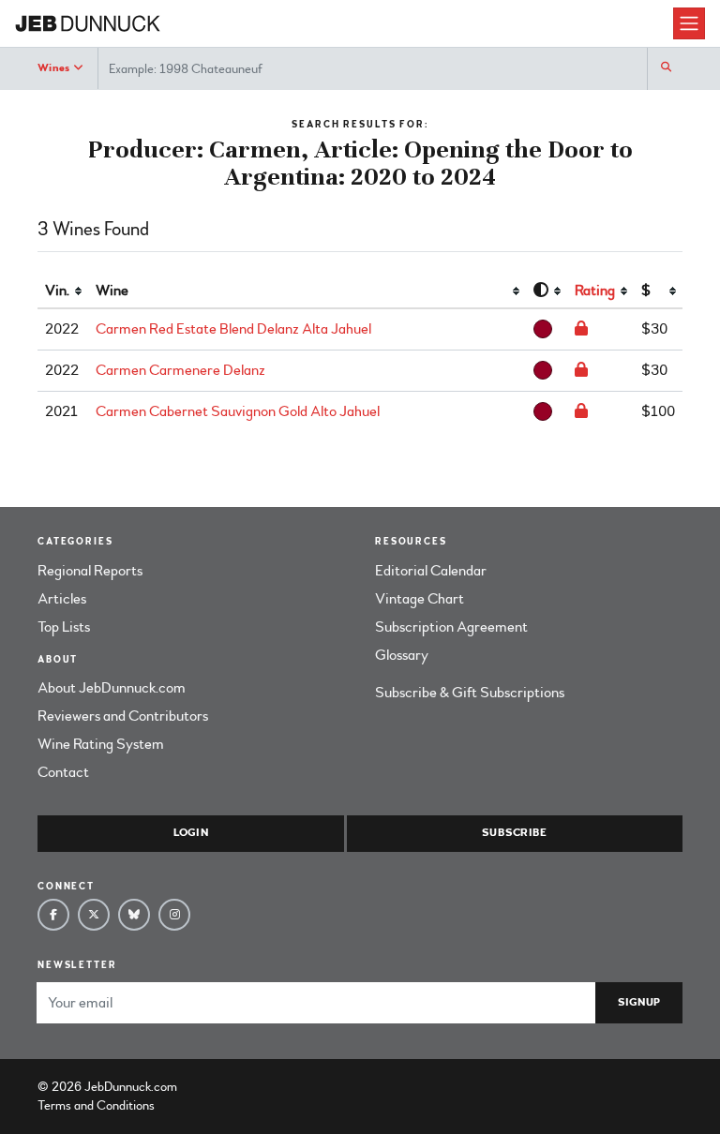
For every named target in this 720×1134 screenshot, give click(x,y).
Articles (62, 598)
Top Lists (64, 627)
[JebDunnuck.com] (344, 23)
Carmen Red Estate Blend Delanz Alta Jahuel (233, 329)
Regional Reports (90, 570)
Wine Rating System (101, 744)
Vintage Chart (419, 598)
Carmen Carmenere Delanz (180, 370)
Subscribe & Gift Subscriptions (469, 692)
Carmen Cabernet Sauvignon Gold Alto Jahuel (238, 411)
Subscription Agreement (451, 627)
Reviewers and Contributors (123, 716)
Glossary (401, 655)
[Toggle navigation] (689, 23)
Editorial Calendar (431, 570)
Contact (63, 772)
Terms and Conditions (96, 1105)
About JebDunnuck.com (112, 688)
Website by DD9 (229, 1087)
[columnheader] (63, 291)
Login (190, 833)
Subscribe (514, 833)
